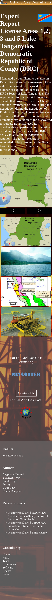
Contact (7, 574)
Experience (9, 564)
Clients (7, 570)
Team (6, 560)
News (6, 557)
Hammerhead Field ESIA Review (27, 532)
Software (8, 567)
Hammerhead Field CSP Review (27, 522)
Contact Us (26, 393)
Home (6, 554)
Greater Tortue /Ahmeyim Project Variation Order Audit (28, 517)
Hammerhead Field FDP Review (27, 512)
